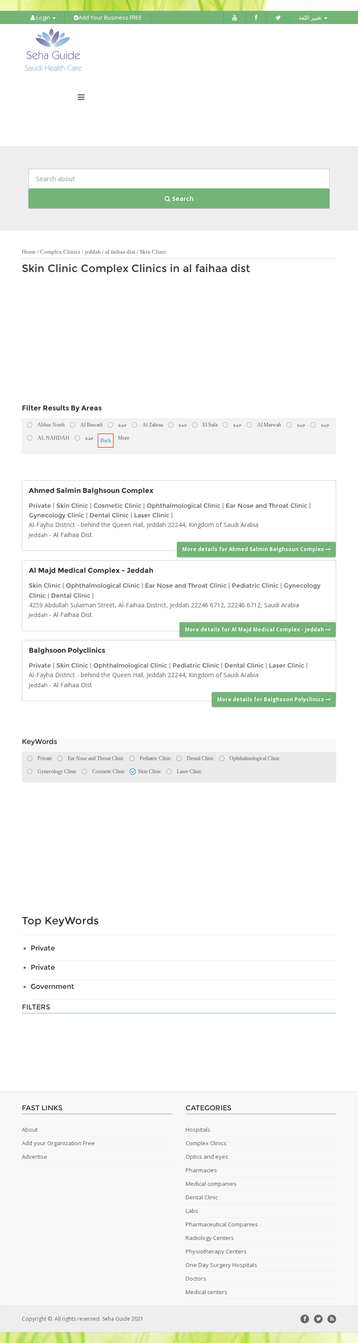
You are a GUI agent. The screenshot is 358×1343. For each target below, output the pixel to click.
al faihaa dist (120, 251)
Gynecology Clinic (56, 515)
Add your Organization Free (58, 1143)
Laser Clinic (151, 515)
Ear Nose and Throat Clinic (266, 506)
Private (40, 506)
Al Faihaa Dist (72, 534)
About (30, 1129)
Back (105, 440)
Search (181, 198)
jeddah (93, 251)
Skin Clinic (153, 251)
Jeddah (38, 535)
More (123, 438)
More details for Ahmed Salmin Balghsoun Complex (253, 549)
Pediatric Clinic (255, 585)
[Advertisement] (174, 341)
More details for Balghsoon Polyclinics (271, 699)
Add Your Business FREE (110, 17)
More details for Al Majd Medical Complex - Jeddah (255, 629)
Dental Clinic (109, 515)
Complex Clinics (60, 251)
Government (52, 986)
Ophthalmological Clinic (183, 506)
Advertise (34, 1156)
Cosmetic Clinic (117, 506)
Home (29, 251)
